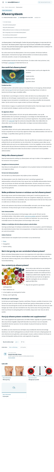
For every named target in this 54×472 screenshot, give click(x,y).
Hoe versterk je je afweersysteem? (10, 35)
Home (3, 7)
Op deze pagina (7, 22)
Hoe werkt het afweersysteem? (9, 25)
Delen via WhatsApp (13, 347)
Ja (17, 342)
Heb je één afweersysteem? (8, 27)
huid (10, 90)
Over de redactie (11, 357)
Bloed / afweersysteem (10, 7)
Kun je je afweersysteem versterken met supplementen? (15, 37)
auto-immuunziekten (30, 216)
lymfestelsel (11, 63)
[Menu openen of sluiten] (3, 2)
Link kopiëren (23, 347)
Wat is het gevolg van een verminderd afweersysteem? (14, 32)
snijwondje (11, 121)
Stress (4, 241)
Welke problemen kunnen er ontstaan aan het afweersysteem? (16, 30)
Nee (23, 342)
